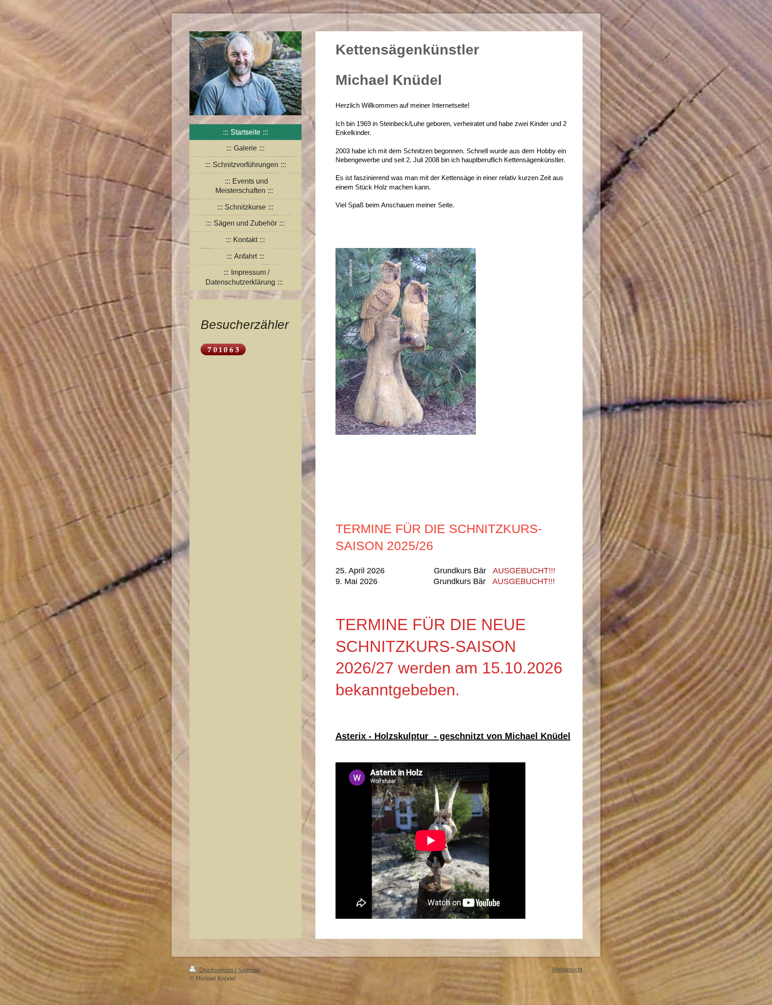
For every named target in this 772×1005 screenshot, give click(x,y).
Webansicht (567, 969)
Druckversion (216, 970)
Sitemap (249, 970)
